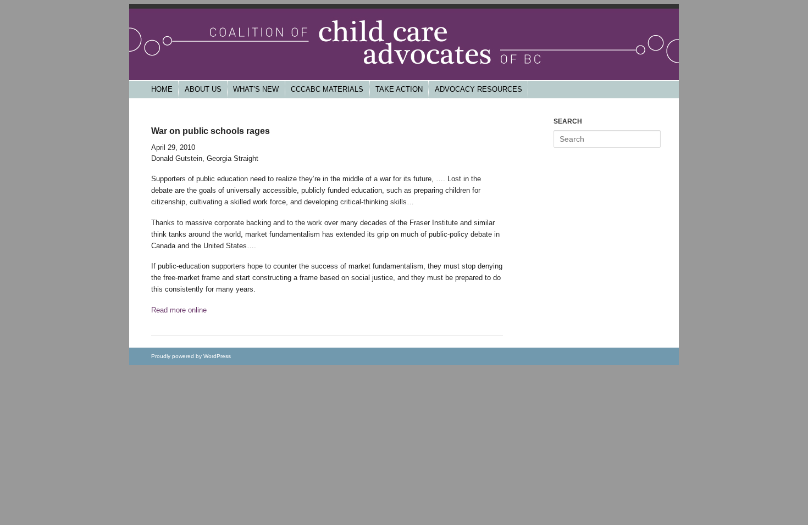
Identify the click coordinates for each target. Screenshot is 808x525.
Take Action (399, 89)
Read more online (179, 310)
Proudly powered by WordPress (191, 356)
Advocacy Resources (478, 89)
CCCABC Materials (327, 89)
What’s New (256, 89)
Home (162, 89)
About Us (203, 89)
